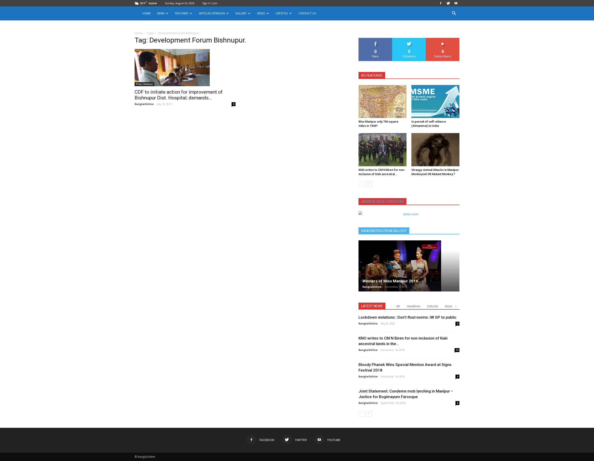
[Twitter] (448, 3)
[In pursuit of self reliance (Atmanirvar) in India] (435, 101)
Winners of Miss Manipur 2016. (390, 281)
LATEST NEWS (372, 306)
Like (375, 39)
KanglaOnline (144, 104)
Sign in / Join (209, 3)
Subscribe (443, 39)
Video (261, 13)
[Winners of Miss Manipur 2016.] (408, 265)
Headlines (413, 306)
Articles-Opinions (212, 13)
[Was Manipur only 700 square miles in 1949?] (382, 101)
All (398, 306)
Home (146, 13)
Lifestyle (282, 13)
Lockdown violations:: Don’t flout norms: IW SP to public (407, 317)
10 (457, 350)
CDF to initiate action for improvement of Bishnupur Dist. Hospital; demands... (179, 95)
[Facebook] (440, 3)
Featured (181, 13)
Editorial (432, 306)
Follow (409, 39)
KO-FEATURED (371, 75)
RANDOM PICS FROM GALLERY (384, 231)
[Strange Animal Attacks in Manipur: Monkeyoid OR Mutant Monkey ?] (435, 149)
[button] (453, 14)
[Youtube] (455, 3)
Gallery (241, 13)
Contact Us (307, 13)
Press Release (144, 84)
